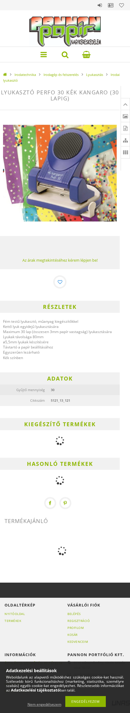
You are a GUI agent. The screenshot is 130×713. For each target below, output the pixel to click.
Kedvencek (121, 5)
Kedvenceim (77, 641)
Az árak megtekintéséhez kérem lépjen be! (60, 260)
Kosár (72, 635)
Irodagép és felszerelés (61, 74)
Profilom (75, 628)
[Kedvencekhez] (60, 282)
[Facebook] (50, 503)
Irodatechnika (25, 74)
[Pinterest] (65, 503)
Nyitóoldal (15, 614)
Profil (110, 5)
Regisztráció (78, 621)
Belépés (99, 5)
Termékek (13, 621)
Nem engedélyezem (44, 704)
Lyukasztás (94, 74)
